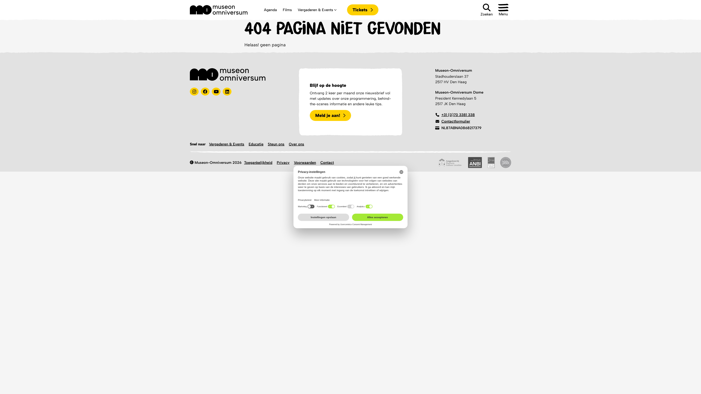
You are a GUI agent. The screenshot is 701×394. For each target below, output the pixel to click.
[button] (503, 10)
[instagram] (194, 92)
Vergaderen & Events (226, 144)
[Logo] (219, 10)
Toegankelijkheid (258, 162)
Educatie (256, 144)
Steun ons (276, 144)
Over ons (296, 144)
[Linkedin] (227, 92)
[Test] (205, 92)
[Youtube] (216, 92)
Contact (327, 162)
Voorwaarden (305, 162)
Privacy (283, 162)
